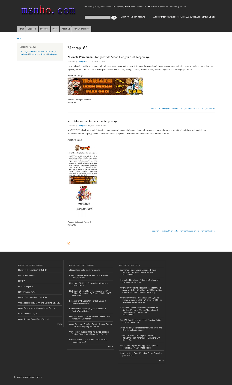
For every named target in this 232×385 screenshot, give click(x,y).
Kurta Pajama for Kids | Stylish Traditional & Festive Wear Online (87, 309)
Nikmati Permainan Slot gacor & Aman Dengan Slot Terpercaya (109, 57)
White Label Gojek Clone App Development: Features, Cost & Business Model (139, 346)
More (59, 323)
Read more (155, 108)
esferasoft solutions (26, 275)
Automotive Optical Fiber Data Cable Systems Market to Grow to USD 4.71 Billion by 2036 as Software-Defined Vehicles (141, 300)
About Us (66, 28)
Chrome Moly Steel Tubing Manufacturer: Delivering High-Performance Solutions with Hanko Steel (140, 337)
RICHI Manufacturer (26, 291)
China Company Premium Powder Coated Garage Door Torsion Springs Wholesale (90, 325)
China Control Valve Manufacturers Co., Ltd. (37, 308)
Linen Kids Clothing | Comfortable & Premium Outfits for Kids (88, 284)
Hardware (24, 54)
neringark (81, 61)
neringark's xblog (207, 108)
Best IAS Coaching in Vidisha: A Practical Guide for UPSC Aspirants (140, 321)
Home (21, 28)
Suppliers (32, 28)
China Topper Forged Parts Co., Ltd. (33, 319)
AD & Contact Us (82, 28)
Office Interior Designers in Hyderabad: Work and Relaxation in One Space (141, 328)
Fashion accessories (36, 51)
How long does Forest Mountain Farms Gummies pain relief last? (141, 354)
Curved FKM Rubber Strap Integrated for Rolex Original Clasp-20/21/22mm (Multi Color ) (89, 332)
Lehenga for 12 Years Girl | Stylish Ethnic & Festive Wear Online (87, 301)
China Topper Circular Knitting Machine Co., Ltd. (39, 302)
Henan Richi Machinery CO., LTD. (32, 269)
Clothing (23, 51)
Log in (123, 16)
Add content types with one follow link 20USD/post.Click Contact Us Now (184, 16)
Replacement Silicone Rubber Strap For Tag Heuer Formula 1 (88, 340)
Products (44, 28)
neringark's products (170, 108)
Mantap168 (72, 102)
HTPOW (21, 281)
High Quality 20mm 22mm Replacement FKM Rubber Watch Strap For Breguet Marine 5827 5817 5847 (90, 293)
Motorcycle (34, 54)
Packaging (52, 54)
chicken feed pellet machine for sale (84, 269)
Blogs (55, 28)
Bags (54, 51)
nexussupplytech (25, 286)
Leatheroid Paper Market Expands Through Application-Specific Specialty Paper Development (138, 272)
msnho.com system (33, 377)
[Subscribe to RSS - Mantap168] (69, 242)
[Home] (47, 10)
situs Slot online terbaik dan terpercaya (93, 121)
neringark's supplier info (189, 108)
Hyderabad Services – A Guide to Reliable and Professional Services (140, 281)
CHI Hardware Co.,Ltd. (28, 313)
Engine (44, 54)
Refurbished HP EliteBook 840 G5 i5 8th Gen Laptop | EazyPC (88, 276)
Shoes (48, 51)
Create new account (136, 16)
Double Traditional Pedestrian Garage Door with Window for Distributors (89, 317)
